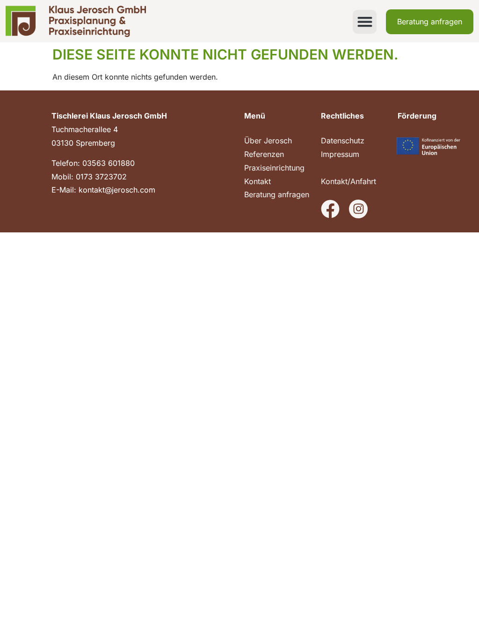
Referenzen (264, 154)
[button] (365, 22)
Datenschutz (342, 140)
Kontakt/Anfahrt (348, 181)
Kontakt (257, 181)
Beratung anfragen (276, 194)
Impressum (340, 154)
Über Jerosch (268, 140)
